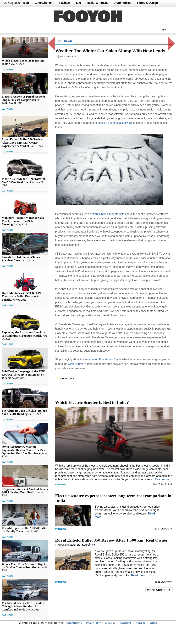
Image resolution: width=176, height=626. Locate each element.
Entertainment (44, 2)
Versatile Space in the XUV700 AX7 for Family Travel (24, 529)
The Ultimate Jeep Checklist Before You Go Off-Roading (24, 412)
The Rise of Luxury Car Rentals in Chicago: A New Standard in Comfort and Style (23, 606)
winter (63, 378)
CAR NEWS (7, 69)
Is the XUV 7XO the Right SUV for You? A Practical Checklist (24, 180)
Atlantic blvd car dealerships (108, 214)
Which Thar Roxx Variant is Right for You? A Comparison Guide (23, 565)
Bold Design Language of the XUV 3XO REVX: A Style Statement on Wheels (23, 375)
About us (140, 623)
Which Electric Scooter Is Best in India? (92, 402)
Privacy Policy (93, 623)
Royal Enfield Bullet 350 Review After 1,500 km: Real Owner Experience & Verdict (22, 143)
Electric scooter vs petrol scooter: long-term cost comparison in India (23, 100)
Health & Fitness (97, 2)
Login (163, 30)
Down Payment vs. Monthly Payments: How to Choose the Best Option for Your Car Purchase (24, 450)
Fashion (64, 2)
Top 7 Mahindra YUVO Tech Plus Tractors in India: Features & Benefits (22, 296)
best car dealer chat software (115, 122)
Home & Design (147, 2)
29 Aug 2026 (12, 2)
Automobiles (122, 2)
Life (78, 2)
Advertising (125, 623)
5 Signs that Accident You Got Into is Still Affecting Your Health (25, 490)
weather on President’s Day (101, 359)
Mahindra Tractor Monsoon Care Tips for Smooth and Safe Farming (23, 221)
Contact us (110, 623)
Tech (25, 2)
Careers (153, 623)
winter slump (76, 363)
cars (71, 378)
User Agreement (74, 623)
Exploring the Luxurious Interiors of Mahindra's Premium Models (23, 334)
